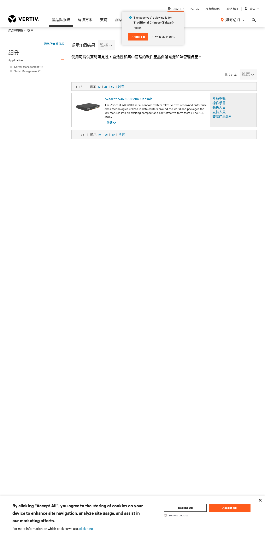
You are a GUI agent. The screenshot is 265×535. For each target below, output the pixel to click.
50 (112, 86)
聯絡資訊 (232, 9)
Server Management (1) (28, 67)
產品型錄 (219, 98)
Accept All (229, 508)
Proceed (138, 37)
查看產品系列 (222, 116)
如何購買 (232, 19)
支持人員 (219, 112)
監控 (104, 45)
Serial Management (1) (27, 71)
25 (105, 86)
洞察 (118, 19)
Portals (194, 9)
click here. (86, 528)
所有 (121, 86)
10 (99, 86)
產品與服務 (61, 19)
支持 (103, 19)
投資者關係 (212, 9)
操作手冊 (219, 103)
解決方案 (85, 19)
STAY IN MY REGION (163, 37)
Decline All (185, 508)
